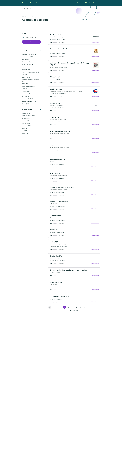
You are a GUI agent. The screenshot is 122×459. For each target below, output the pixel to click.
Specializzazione (27, 51)
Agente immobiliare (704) (28, 86)
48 (76, 307)
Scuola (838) (25, 83)
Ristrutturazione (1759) (28, 64)
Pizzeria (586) (25, 104)
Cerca (31, 42)
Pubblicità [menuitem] (87, 3)
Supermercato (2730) (27, 57)
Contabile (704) (26, 88)
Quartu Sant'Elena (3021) (28, 115)
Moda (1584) (25, 67)
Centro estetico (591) (27, 99)
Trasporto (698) (26, 91)
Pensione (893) (26, 77)
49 (80, 307)
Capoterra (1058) (26, 126)
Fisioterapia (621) (26, 93)
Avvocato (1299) (26, 69)
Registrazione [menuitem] (96, 3)
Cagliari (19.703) (26, 113)
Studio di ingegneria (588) (29, 101)
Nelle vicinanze (27, 110)
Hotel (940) (25, 74)
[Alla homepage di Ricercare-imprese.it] (29, 3)
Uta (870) (24, 131)
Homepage (24, 8)
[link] (74, 38)
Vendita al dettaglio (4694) (29, 54)
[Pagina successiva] (99, 307)
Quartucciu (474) (26, 136)
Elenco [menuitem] (78, 3)
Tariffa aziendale (95, 42)
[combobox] (31, 37)
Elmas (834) (25, 133)
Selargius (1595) (26, 118)
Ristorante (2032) (26, 62)
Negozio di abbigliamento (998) (30, 72)
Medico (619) (25, 96)
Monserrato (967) (26, 128)
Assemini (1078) (26, 123)
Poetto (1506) (25, 120)
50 (84, 307)
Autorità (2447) (26, 59)
